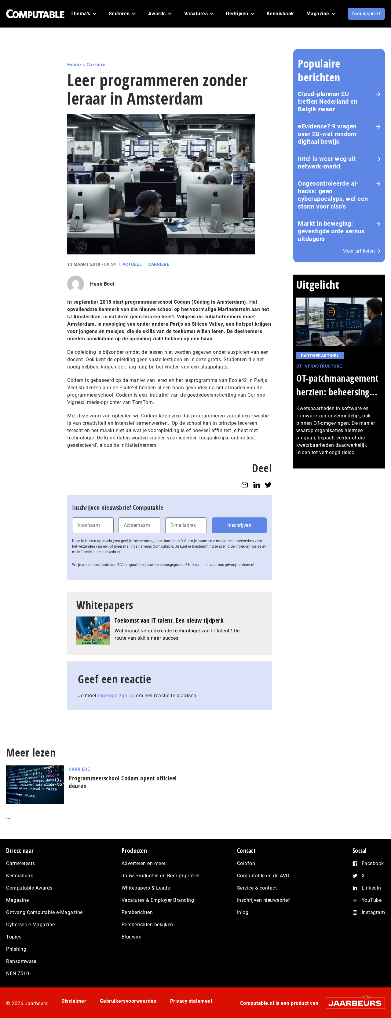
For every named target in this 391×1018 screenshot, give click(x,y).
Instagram (373, 912)
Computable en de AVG (263, 876)
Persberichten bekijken (147, 924)
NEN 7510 (17, 973)
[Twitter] (268, 485)
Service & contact (257, 888)
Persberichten (137, 912)
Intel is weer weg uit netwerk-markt (327, 162)
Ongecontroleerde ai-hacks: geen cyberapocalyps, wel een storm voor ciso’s (333, 195)
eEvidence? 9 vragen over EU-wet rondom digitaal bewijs (327, 134)
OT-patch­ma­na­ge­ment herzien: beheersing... (337, 385)
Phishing (16, 949)
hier (206, 565)
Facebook (373, 863)
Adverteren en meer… (145, 863)
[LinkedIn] (256, 485)
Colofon (246, 863)
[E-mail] (244, 485)
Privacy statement (191, 1001)
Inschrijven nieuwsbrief (263, 900)
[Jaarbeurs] (352, 1003)
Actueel (132, 264)
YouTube (372, 900)
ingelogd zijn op (116, 695)
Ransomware (21, 961)
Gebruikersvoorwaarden (128, 1001)
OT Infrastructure (319, 366)
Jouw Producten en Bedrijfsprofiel (161, 876)
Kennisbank (19, 876)
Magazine (17, 900)
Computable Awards (29, 888)
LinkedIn (371, 888)
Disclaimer (73, 1001)
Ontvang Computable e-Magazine (44, 912)
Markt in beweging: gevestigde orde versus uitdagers (331, 231)
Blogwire (131, 937)
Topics (13, 937)
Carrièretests (20, 863)
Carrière (96, 65)
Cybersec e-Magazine (30, 924)
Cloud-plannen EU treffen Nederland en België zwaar (327, 101)
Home (74, 65)
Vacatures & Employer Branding (158, 900)
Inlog (243, 912)
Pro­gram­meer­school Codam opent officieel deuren (123, 782)
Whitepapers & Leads (146, 888)
